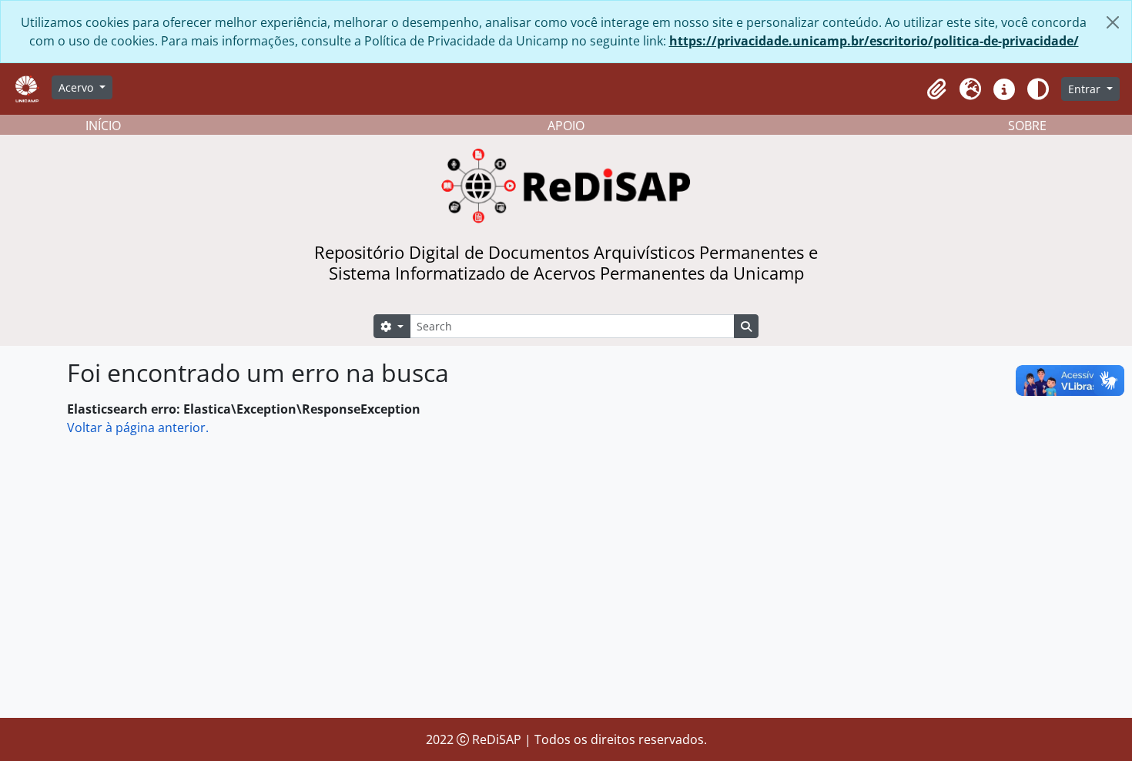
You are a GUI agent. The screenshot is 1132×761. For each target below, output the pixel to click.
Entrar (1086, 89)
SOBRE (1027, 125)
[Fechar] (1112, 22)
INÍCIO (103, 125)
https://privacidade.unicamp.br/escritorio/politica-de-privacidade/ (874, 40)
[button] (936, 89)
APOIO (566, 125)
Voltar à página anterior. (138, 427)
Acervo (77, 87)
